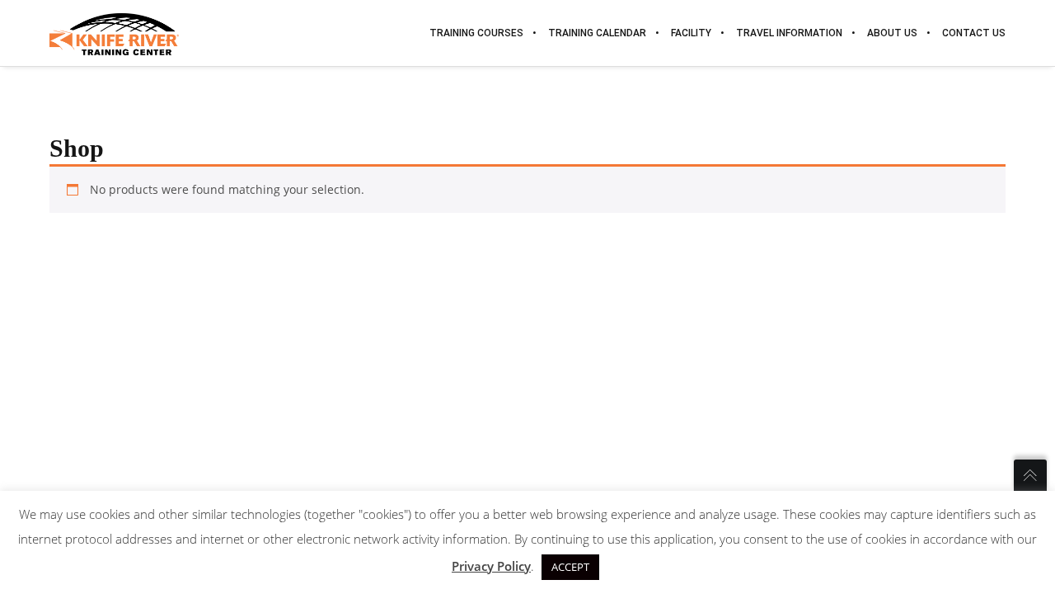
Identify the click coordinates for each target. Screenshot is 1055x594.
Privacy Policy (491, 566)
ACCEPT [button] (570, 566)
